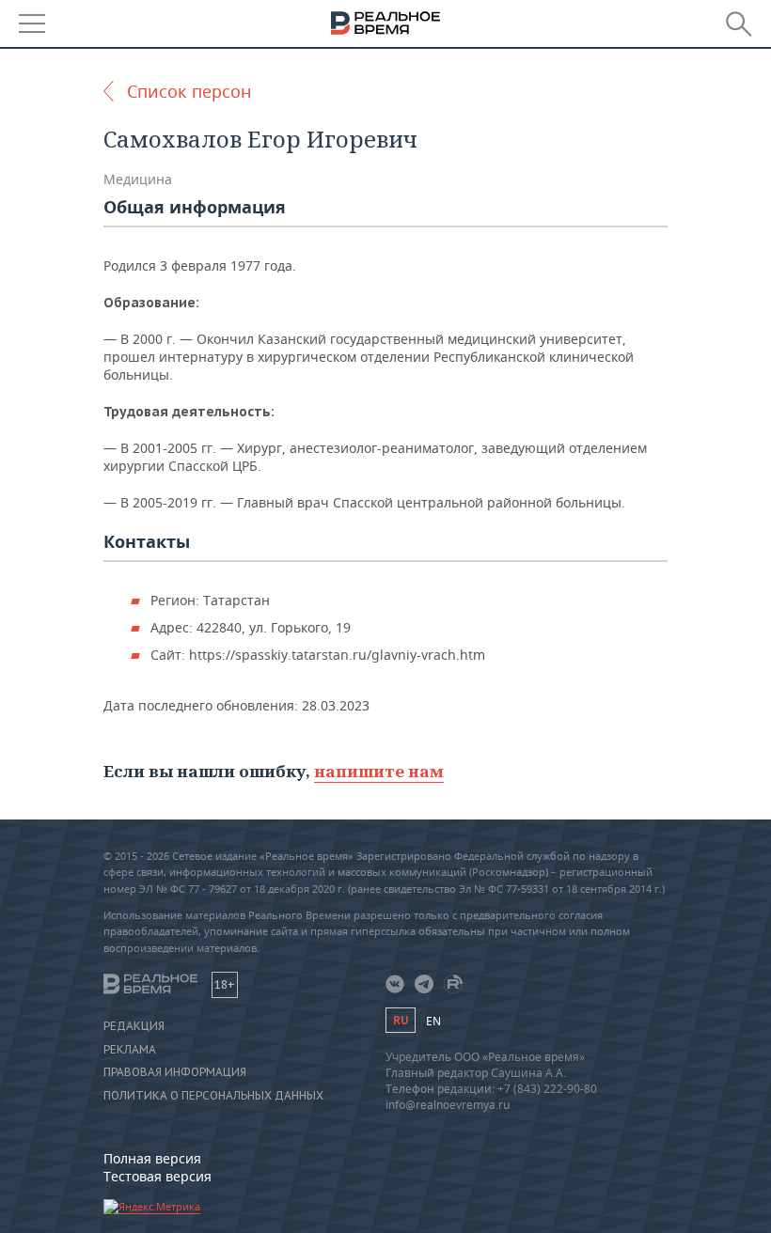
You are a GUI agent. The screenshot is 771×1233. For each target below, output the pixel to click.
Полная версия (152, 1158)
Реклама (129, 1049)
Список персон (189, 91)
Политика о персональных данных (213, 1095)
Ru (400, 1020)
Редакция (134, 1026)
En (433, 1021)
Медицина (137, 179)
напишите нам (379, 771)
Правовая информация (174, 1072)
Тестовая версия (157, 1176)
